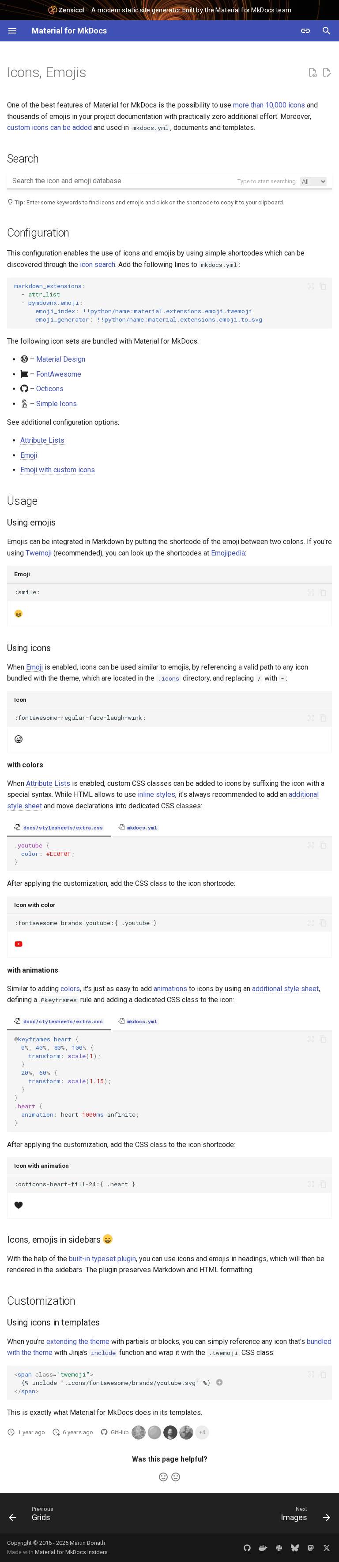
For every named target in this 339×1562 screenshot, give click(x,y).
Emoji (28, 455)
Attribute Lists (42, 440)
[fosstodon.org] (311, 1547)
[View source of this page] (312, 72)
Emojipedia (228, 553)
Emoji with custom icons (57, 470)
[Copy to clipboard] (323, 286)
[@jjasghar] (186, 1432)
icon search (97, 264)
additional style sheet (285, 989)
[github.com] (247, 1547)
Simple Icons (56, 404)
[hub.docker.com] (263, 1547)
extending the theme (77, 1341)
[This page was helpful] (163, 1477)
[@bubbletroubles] (154, 1432)
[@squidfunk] (170, 1432)
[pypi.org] (279, 1547)
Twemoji (39, 553)
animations (170, 989)
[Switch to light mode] (305, 31)
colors (70, 989)
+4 (202, 1432)
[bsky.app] (295, 1547)
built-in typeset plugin (102, 1259)
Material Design (60, 359)
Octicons (50, 389)
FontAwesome (58, 374)
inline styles (156, 794)
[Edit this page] (326, 72)
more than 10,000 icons (269, 105)
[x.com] (327, 1547)
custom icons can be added (49, 127)
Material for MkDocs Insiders (71, 1552)
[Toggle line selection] (310, 286)
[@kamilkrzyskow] (139, 1432)
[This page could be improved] (175, 1477)
